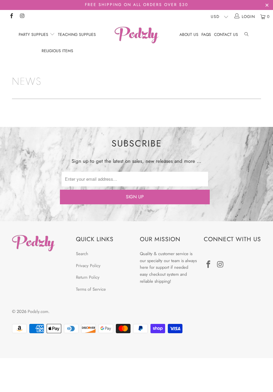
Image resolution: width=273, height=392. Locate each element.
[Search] (246, 35)
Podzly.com (38, 311)
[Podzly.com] (136, 35)
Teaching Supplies (77, 35)
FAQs (206, 35)
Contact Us (226, 35)
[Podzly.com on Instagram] (22, 17)
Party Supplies (34, 35)
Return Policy (88, 277)
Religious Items (57, 51)
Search (82, 253)
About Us (188, 35)
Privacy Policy (88, 265)
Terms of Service (91, 289)
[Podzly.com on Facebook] (11, 17)
